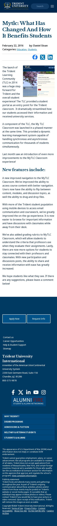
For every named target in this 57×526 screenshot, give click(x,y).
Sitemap (7, 348)
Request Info (38, 318)
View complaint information (24, 475)
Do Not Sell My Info (36, 511)
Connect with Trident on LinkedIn (50, 58)
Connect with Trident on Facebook (35, 58)
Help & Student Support (14, 344)
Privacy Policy (31, 508)
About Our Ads (20, 511)
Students (32, 49)
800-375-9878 (9, 380)
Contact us (8, 337)
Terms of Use (17, 508)
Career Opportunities (13, 341)
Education (22, 49)
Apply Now (14, 318)
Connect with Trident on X (42, 58)
